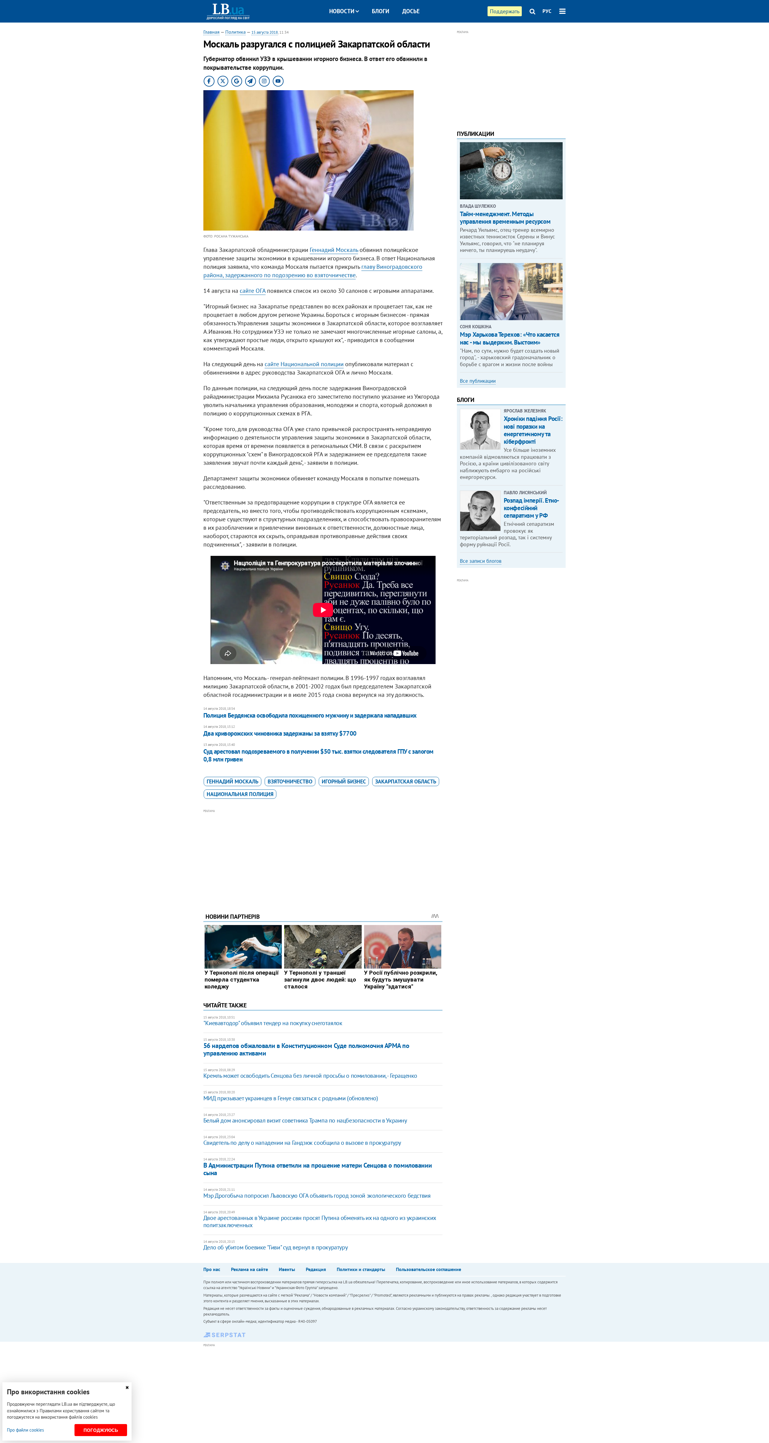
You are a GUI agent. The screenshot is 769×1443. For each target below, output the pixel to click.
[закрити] (127, 1387)
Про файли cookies (25, 1430)
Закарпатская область (405, 781)
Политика (235, 32)
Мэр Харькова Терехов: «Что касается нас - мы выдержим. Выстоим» (509, 338)
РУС (547, 11)
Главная (211, 32)
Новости (341, 11)
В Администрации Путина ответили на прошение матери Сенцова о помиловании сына (317, 1169)
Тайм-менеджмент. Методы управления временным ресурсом (505, 217)
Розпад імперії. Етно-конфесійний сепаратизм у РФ (531, 507)
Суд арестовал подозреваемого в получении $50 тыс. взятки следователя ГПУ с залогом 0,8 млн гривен (318, 755)
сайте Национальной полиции (304, 364)
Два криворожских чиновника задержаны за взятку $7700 (280, 733)
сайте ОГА (253, 291)
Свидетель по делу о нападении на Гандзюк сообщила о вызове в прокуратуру (302, 1143)
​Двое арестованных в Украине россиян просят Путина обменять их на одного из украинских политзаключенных (319, 1221)
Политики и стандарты (361, 1269)
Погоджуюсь (101, 1430)
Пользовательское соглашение (428, 1269)
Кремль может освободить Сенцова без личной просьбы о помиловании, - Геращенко (310, 1076)
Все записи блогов (480, 561)
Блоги (380, 11)
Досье (411, 11)
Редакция (316, 1269)
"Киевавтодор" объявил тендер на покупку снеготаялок (272, 1023)
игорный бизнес (344, 781)
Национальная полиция (240, 794)
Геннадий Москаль (334, 250)
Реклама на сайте (249, 1269)
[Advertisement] (322, 856)
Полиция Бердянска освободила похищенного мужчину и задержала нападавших (310, 715)
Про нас (211, 1269)
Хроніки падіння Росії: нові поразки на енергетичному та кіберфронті (533, 430)
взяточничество (290, 781)
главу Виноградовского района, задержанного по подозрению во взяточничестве (312, 271)
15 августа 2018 (264, 32)
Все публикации (478, 381)
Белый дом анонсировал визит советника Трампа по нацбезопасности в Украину (305, 1120)
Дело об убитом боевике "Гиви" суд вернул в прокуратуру (275, 1247)
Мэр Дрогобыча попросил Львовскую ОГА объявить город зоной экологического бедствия (317, 1195)
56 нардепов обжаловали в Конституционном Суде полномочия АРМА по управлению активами (306, 1049)
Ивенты (287, 1269)
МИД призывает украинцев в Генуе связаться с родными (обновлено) (290, 1098)
